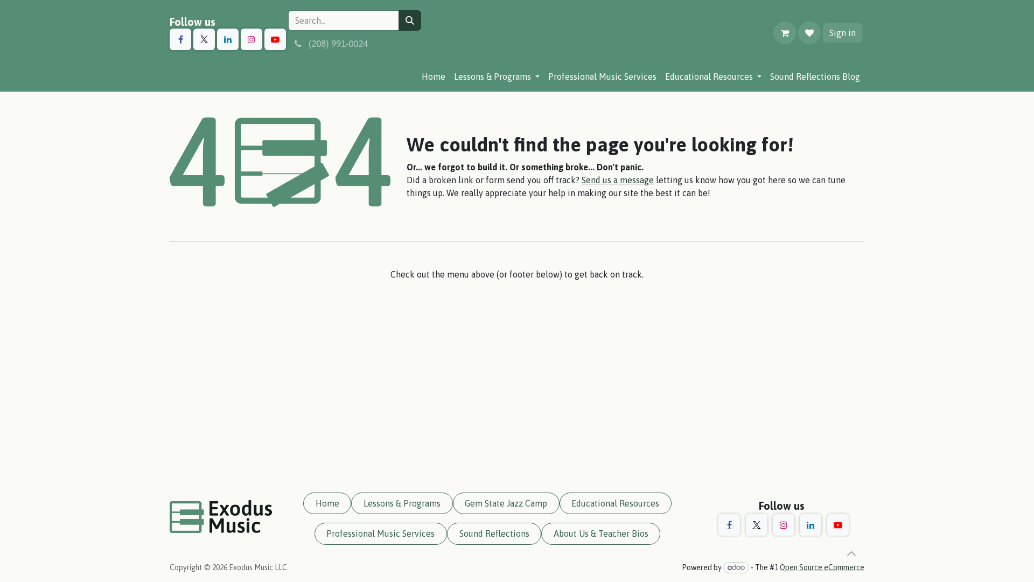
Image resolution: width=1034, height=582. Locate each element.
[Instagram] (251, 39)
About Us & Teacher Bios (601, 533)
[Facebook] (180, 39)
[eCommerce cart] (784, 33)
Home (327, 503)
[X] (204, 39)
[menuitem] (433, 76)
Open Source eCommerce (822, 567)
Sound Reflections (494, 533)
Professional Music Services (380, 533)
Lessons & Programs (402, 503)
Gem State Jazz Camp (506, 503)
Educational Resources (615, 503)
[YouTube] (275, 39)
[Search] (410, 20)
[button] (851, 553)
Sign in (842, 33)
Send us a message (618, 180)
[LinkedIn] (228, 39)
